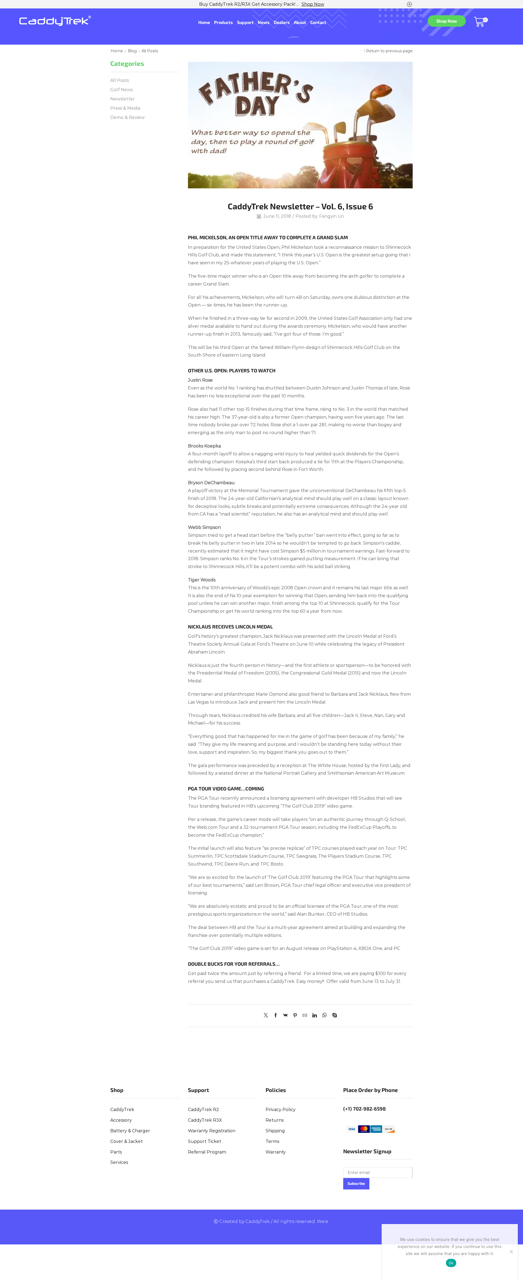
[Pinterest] (295, 1015)
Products (223, 22)
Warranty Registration (211, 1130)
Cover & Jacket (126, 1141)
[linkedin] (315, 1015)
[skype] (333, 1015)
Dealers (282, 22)
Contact (318, 22)
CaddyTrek (122, 1109)
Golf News (121, 89)
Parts (116, 1152)
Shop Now (313, 4)
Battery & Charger (130, 1130)
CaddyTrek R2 (203, 1109)
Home (204, 22)
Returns (275, 1120)
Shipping (275, 1130)
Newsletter (122, 99)
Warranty (276, 1152)
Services (119, 1162)
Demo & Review (127, 117)
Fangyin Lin (331, 216)
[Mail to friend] (305, 1015)
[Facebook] (276, 1015)
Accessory (121, 1120)
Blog (132, 50)
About (300, 22)
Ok (451, 1263)
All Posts (150, 50)
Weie (322, 1221)
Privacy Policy (281, 1109)
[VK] (285, 1015)
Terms (272, 1141)
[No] (511, 1251)
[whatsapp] (325, 1015)
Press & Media (125, 108)
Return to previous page (389, 50)
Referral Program (207, 1152)
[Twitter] (267, 1015)
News (264, 22)
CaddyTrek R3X (205, 1120)
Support (245, 22)
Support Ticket (204, 1141)
